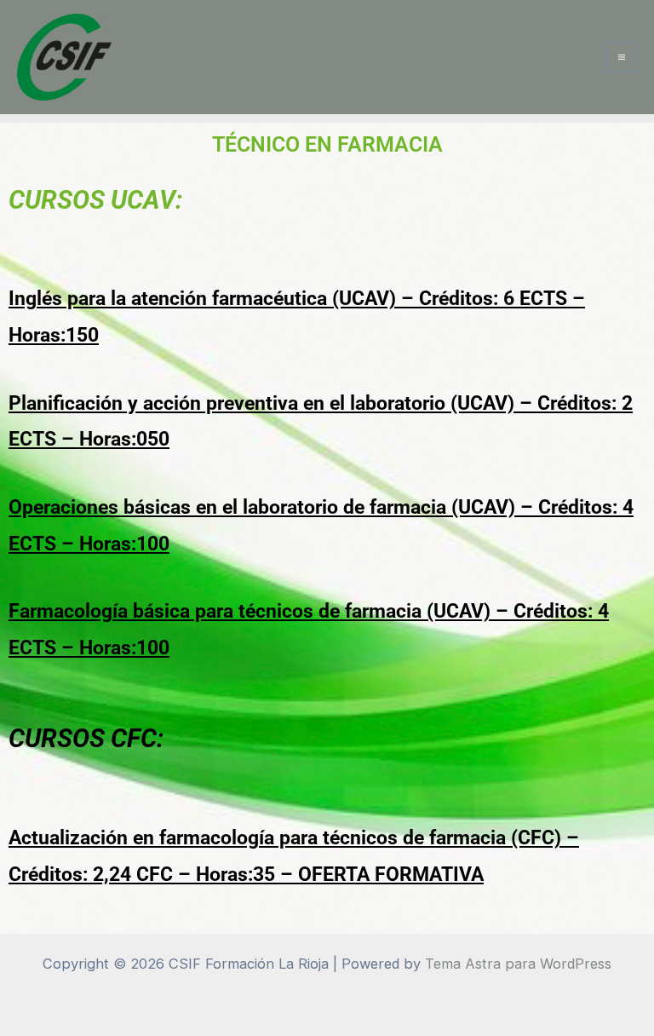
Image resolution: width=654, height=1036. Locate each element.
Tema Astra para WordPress (518, 963)
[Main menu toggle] (621, 57)
